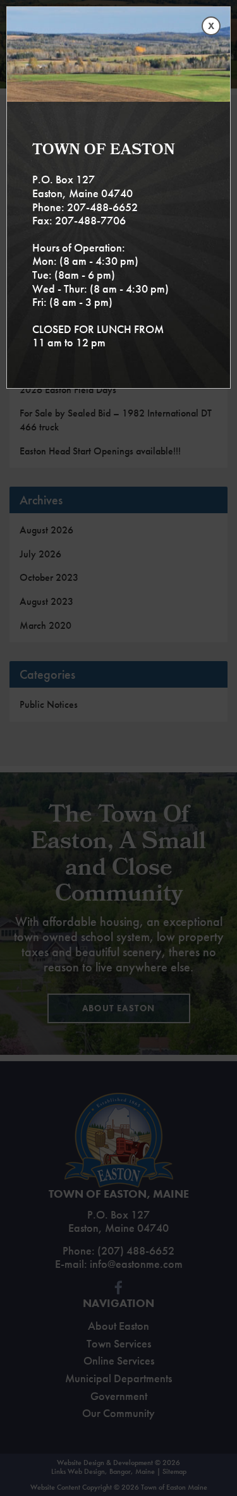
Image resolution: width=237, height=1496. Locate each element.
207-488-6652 (102, 207)
